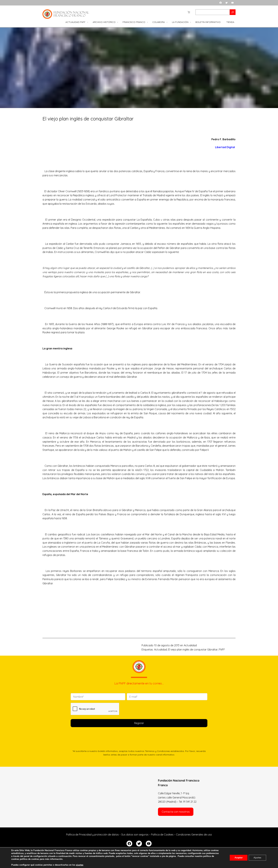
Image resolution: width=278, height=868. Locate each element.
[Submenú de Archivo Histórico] (117, 22)
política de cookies (29, 859)
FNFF (222, 649)
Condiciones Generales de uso (194, 834)
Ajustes (257, 857)
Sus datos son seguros (134, 834)
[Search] (233, 12)
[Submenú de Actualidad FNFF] (87, 22)
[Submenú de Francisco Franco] (147, 22)
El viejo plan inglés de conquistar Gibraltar (193, 649)
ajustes (79, 864)
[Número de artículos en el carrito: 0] (189, 12)
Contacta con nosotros (176, 811)
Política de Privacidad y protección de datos (92, 834)
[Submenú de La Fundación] (190, 22)
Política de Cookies (162, 834)
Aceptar (239, 857)
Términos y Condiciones (157, 751)
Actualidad (190, 645)
